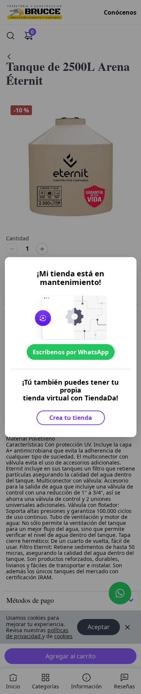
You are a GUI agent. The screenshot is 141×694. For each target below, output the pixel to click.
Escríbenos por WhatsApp (71, 352)
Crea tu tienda (70, 418)
